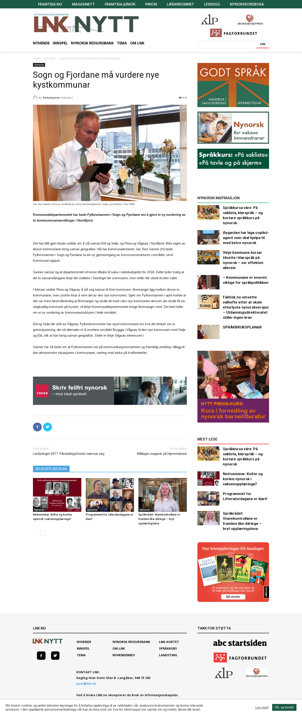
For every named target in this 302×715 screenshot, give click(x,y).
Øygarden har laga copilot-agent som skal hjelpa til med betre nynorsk (246, 237)
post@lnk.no (86, 683)
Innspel (83, 648)
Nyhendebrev (124, 655)
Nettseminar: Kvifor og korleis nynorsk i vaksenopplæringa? (243, 479)
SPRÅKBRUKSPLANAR (242, 327)
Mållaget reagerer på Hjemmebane (162, 454)
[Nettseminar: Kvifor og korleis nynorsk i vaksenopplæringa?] (57, 495)
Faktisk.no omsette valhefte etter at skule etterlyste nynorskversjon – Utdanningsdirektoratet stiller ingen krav (246, 307)
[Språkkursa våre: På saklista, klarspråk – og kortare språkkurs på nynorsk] (208, 212)
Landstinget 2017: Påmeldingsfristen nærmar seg (68, 454)
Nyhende (49, 58)
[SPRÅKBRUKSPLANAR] (208, 332)
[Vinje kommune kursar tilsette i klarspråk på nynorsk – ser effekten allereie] (208, 257)
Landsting (168, 655)
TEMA (81, 655)
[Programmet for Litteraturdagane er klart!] (110, 495)
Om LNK (119, 648)
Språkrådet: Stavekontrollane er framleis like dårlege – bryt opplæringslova (159, 519)
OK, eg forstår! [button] (284, 707)
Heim (36, 58)
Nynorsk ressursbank (131, 642)
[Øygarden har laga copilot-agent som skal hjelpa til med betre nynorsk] (208, 237)
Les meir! (262, 707)
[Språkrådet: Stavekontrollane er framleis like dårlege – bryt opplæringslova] (162, 495)
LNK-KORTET (169, 642)
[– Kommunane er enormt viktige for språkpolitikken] (208, 282)
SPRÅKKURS (168, 648)
